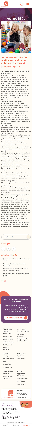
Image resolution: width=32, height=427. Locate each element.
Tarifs (4, 361)
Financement (21, 359)
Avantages (6, 356)
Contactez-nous (7, 367)
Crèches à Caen (7, 336)
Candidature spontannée (21, 335)
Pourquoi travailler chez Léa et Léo (22, 340)
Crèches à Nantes (8, 339)
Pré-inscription (7, 364)
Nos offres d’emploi (23, 331)
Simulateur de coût (8, 359)
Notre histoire (21, 384)
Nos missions (21, 381)
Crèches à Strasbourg (6, 348)
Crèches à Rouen (7, 345)
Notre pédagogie (22, 378)
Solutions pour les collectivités (8, 377)
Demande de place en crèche (14, 318)
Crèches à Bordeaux (8, 342)
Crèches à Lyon (7, 333)
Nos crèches (20, 376)
